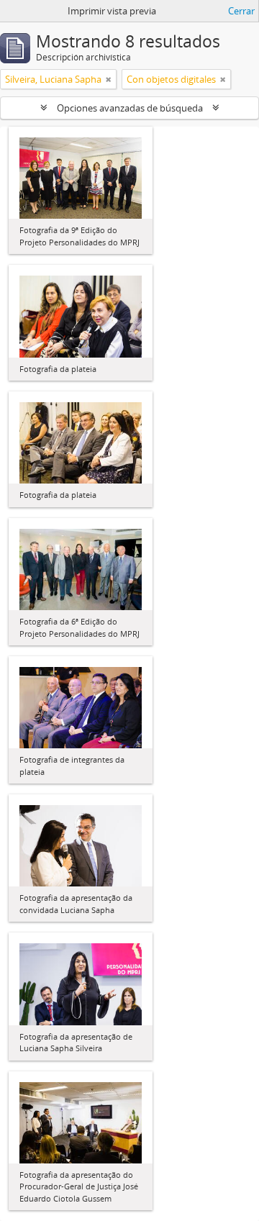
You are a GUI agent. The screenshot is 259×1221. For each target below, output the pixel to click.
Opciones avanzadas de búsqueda (130, 107)
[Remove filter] (109, 79)
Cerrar (241, 10)
